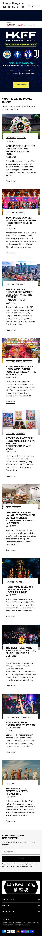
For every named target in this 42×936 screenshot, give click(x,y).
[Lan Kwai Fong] (13, 5)
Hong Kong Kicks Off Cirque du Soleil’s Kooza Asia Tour (20, 589)
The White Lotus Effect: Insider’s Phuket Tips (17, 791)
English (4, 919)
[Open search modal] (28, 5)
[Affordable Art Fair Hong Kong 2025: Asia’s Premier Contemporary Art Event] (21, 422)
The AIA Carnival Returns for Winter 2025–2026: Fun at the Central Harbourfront (19, 294)
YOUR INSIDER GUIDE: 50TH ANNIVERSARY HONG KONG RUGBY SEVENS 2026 (21, 221)
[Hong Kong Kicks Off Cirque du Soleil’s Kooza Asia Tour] (21, 571)
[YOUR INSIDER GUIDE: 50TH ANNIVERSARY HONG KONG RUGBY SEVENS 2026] (21, 202)
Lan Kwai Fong (20, 922)
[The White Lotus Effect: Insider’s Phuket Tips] (21, 772)
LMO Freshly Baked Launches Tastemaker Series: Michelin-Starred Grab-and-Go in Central (20, 517)
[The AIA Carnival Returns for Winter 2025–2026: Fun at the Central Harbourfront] (21, 273)
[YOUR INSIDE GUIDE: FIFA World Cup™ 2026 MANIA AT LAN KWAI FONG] (21, 126)
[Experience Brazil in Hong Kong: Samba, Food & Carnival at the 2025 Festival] (21, 350)
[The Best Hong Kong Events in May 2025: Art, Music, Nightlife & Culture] (21, 637)
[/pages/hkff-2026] (21, 51)
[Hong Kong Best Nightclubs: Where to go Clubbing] (21, 706)
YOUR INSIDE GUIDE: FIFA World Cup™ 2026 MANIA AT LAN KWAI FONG (20, 150)
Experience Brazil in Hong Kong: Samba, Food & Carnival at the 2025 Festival (21, 370)
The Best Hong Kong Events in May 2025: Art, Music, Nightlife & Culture (21, 652)
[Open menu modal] (38, 5)
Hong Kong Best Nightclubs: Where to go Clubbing (20, 725)
